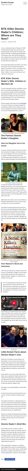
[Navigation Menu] (25, 3)
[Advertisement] (14, 18)
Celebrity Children (9, 459)
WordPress (13, 469)
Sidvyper (5, 41)
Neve (2, 469)
